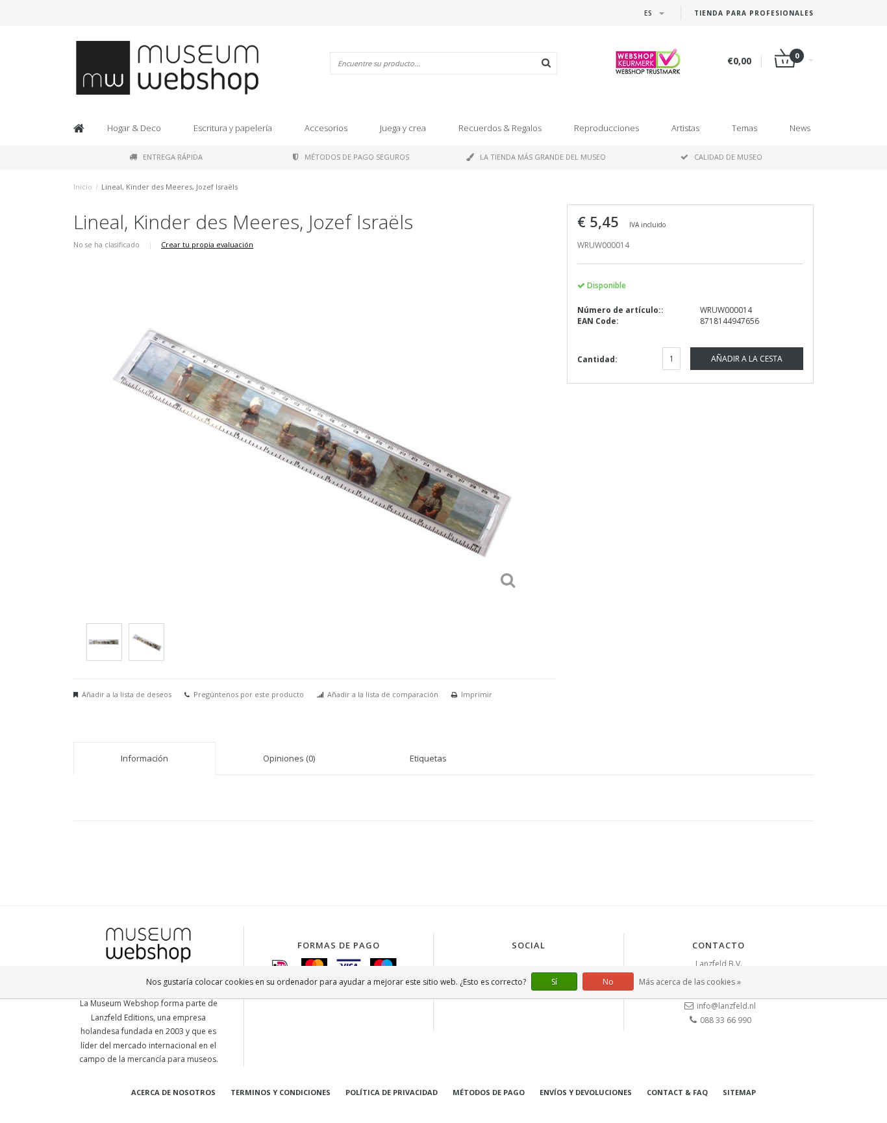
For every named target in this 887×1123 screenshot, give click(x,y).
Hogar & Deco (134, 128)
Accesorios (326, 128)
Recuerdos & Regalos (500, 128)
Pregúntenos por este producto (249, 694)
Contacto (718, 945)
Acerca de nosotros (173, 1092)
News (800, 128)
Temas (744, 128)
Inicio (82, 186)
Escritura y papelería (233, 128)
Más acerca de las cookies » (690, 981)
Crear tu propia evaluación (207, 244)
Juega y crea (403, 128)
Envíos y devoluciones (586, 1092)
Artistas (685, 128)
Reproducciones (606, 128)
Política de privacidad (391, 1092)
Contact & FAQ (677, 1092)
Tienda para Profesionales (754, 13)
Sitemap (739, 1092)
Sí (554, 981)
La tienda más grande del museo (543, 157)
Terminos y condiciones (281, 1092)
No (608, 981)
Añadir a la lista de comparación (382, 694)
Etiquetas (428, 758)
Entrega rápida (173, 157)
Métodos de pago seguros (357, 157)
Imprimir (476, 694)
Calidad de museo (728, 157)
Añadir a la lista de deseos (126, 694)
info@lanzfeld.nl (726, 1005)
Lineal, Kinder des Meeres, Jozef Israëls (169, 186)
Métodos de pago (489, 1092)
